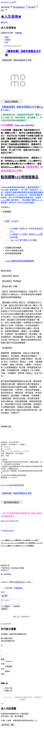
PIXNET (9, 697)
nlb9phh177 (5, 570)
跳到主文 (4, 22)
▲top (3, 592)
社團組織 (18, 33)
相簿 (7, 37)
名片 (7, 42)
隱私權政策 (37, 697)
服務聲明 (23, 699)
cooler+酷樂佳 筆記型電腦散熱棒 (19, 261)
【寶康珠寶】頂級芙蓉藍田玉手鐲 (16, 493)
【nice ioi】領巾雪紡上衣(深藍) (23, 240)
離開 (12, 725)
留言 (22, 582)
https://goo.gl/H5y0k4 (24, 125)
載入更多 (4, 596)
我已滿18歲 (5, 725)
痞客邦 (17, 582)
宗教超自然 (18, 588)
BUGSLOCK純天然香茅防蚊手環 (12, 485)
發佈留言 (4, 609)
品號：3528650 (12, 221)
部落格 (7, 40)
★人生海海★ (11, 16)
